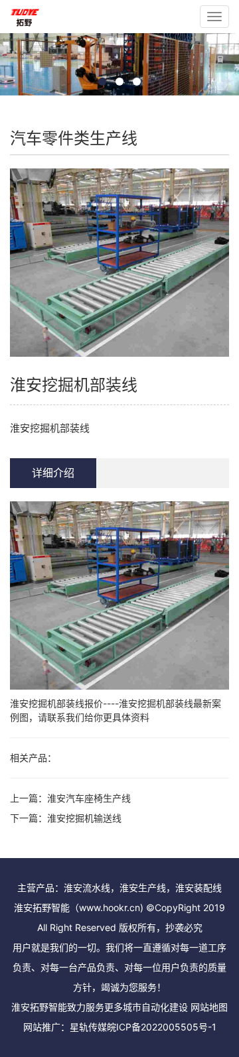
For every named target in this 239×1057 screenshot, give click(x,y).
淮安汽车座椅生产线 (89, 798)
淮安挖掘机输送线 (84, 818)
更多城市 (122, 1007)
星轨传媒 (88, 1026)
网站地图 (209, 1007)
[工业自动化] (25, 16)
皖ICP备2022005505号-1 (161, 1026)
